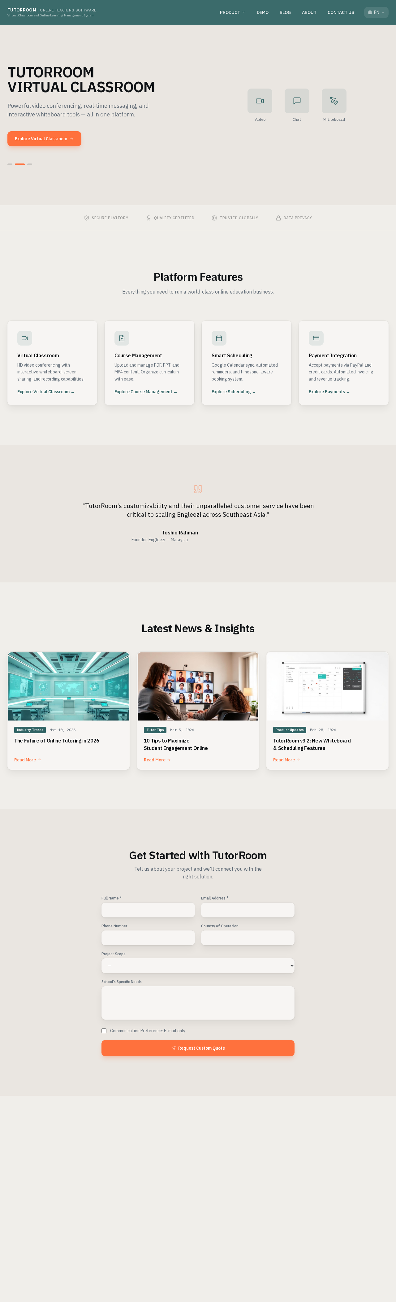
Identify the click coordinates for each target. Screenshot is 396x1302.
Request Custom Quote (201, 1048)
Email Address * (215, 898)
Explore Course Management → (146, 391)
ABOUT (309, 12)
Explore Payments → (329, 391)
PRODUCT (230, 12)
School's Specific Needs (121, 981)
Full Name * (111, 898)
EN (376, 12)
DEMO (263, 12)
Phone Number (114, 926)
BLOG (285, 12)
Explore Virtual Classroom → (46, 391)
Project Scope (113, 953)
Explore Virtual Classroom (41, 139)
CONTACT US (341, 12)
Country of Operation (220, 926)
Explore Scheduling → (234, 391)
